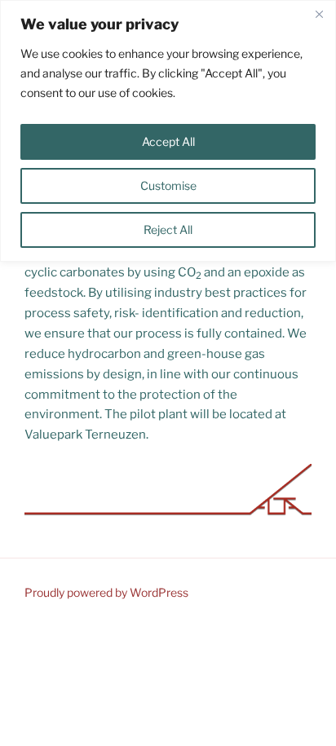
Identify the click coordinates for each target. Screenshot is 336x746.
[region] (168, 131)
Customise (168, 185)
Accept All (168, 141)
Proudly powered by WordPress (106, 592)
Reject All (168, 229)
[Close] (319, 14)
